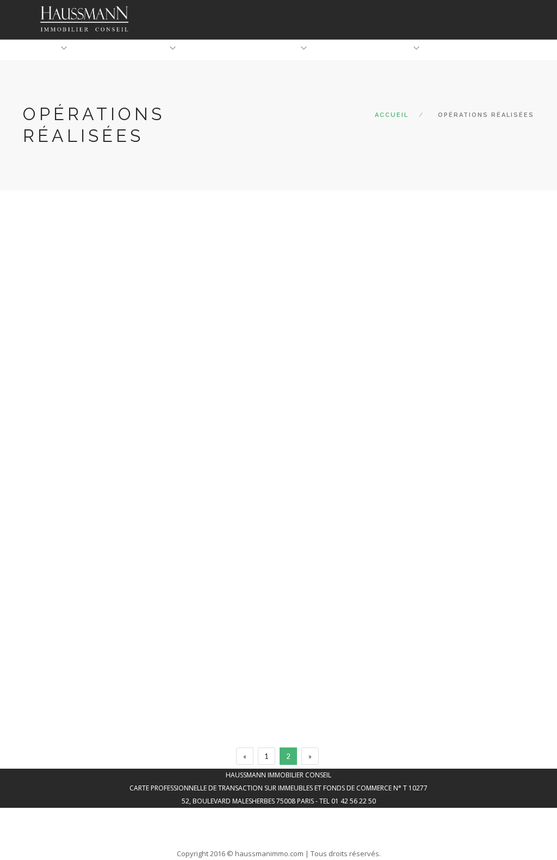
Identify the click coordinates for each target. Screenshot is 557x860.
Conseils (392, 48)
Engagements (270, 48)
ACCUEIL (42, 48)
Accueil (392, 115)
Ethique (150, 48)
